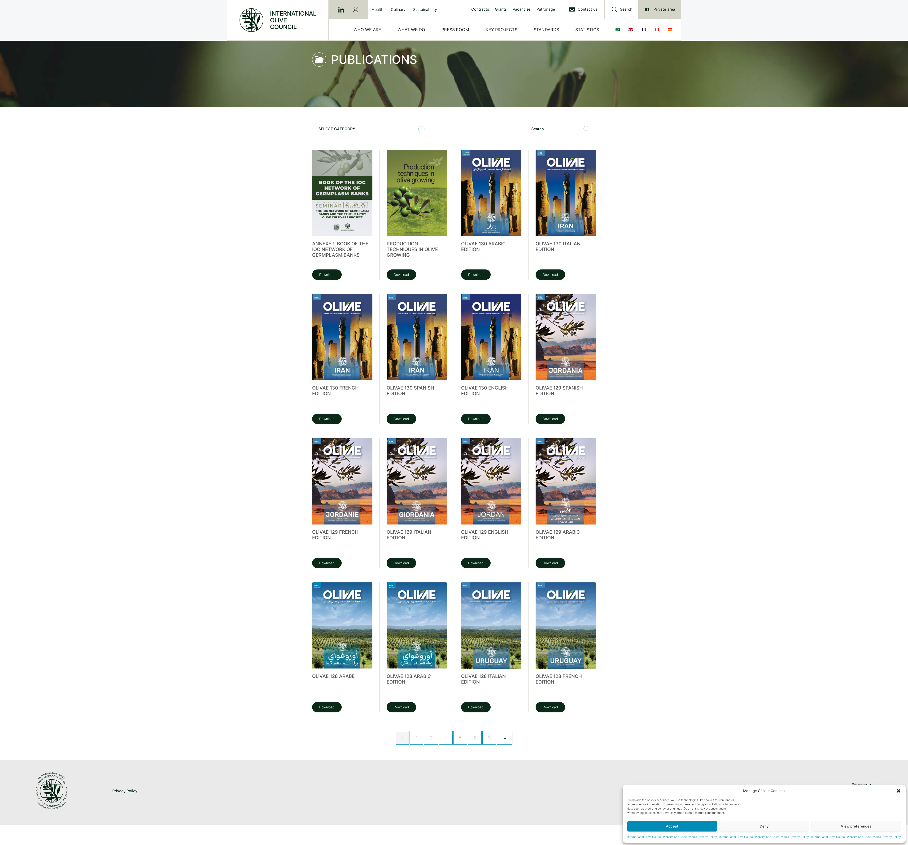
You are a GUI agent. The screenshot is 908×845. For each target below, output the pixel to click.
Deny (764, 826)
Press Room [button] (455, 29)
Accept (672, 826)
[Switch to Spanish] (671, 30)
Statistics (587, 29)
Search (626, 9)
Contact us (587, 9)
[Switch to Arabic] (619, 30)
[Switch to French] (645, 30)
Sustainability (425, 9)
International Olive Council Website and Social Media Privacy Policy (672, 837)
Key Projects (501, 29)
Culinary (398, 9)
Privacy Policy (124, 791)
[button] (898, 791)
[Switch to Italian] (658, 30)
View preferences (856, 826)
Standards (546, 29)
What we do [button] (411, 29)
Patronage (546, 9)
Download (327, 275)
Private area (664, 9)
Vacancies (522, 9)
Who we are (367, 29)
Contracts (480, 9)
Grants (501, 9)
